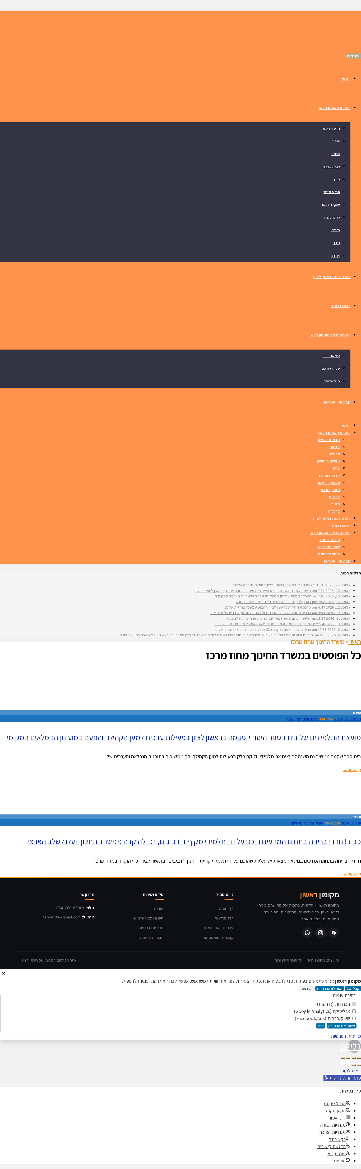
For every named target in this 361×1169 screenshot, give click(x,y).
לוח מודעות (224, 918)
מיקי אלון (294, 718)
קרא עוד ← (352, 769)
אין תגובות (310, 718)
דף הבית (226, 908)
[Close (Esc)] (359, 1058)
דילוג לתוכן (350, 1071)
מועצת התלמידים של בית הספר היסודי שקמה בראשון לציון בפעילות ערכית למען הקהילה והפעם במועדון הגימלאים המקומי (184, 737)
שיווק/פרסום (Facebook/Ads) (323, 1018)
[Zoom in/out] (343, 1058)
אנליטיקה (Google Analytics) (322, 1011)
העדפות (306, 988)
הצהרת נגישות (152, 937)
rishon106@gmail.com (62, 917)
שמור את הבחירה (341, 1025)
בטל (321, 1025)
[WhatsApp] (307, 932)
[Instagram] (320, 932)
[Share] (353, 1058)
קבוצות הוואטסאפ (219, 937)
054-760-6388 (69, 908)
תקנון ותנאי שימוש (148, 918)
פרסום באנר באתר (218, 927)
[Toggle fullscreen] (348, 1058)
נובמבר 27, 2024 (347, 718)
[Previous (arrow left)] (359, 1065)
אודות (159, 908)
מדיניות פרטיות (151, 927)
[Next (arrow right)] (353, 1065)
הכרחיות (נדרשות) (334, 1004)
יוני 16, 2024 (351, 823)
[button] (342, 1078)
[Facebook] (333, 932)
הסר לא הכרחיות (329, 988)
